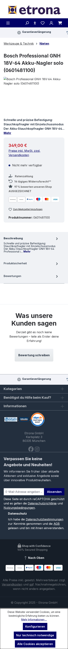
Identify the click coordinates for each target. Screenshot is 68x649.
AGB (56, 523)
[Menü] (8, 22)
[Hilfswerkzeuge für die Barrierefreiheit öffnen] (34, 22)
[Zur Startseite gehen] (34, 9)
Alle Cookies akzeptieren (35, 644)
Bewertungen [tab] (12, 276)
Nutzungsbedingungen (19, 508)
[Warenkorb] (60, 22)
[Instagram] (37, 450)
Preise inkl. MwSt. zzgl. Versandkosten (24, 153)
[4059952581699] (34, 97)
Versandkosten (12, 584)
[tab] (31, 244)
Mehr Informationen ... (34, 619)
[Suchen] (27, 22)
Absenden (54, 492)
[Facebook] (31, 450)
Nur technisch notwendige (35, 635)
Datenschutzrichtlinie (42, 503)
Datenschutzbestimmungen (44, 519)
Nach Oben (35, 558)
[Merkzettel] (42, 22)
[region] (34, 97)
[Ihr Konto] (51, 22)
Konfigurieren (35, 626)
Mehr (7, 133)
